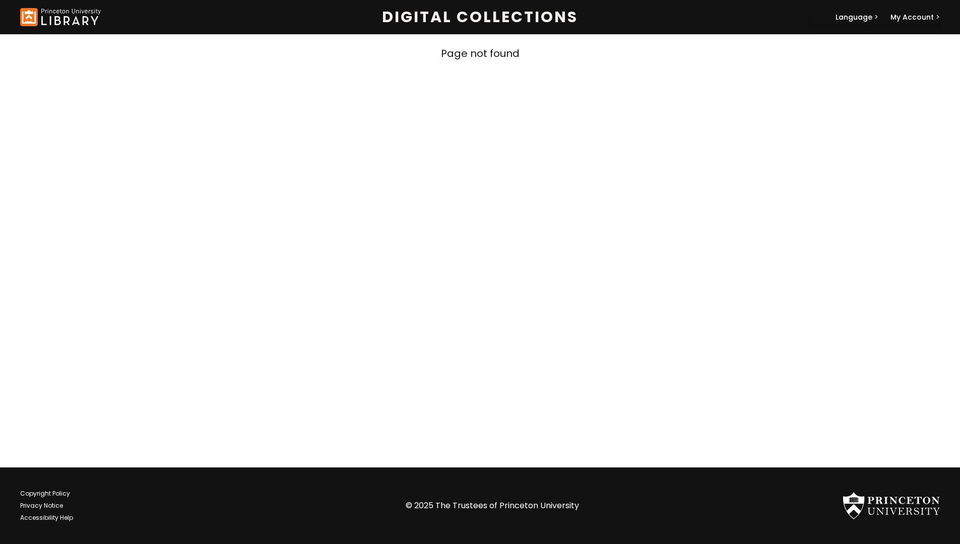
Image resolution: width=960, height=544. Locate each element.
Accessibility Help (46, 517)
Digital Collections (480, 17)
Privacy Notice (41, 505)
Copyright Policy (45, 493)
